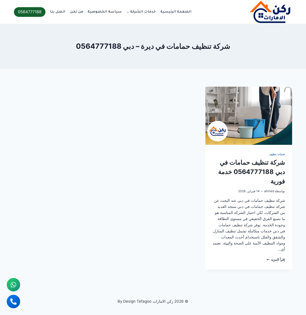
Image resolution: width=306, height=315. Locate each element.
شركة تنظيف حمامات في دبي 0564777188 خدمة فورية (251, 172)
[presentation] (248, 116)
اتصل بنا (57, 12)
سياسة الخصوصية (105, 12)
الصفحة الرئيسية (176, 12)
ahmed (269, 191)
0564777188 (29, 11)
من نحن (76, 12)
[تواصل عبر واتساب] (13, 284)
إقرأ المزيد (276, 259)
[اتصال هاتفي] (13, 301)
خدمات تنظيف (277, 154)
